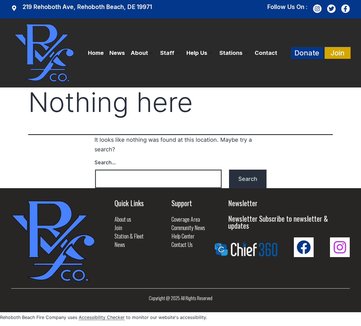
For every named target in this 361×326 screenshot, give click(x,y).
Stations (231, 53)
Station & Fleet (129, 236)
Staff (167, 53)
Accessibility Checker (102, 317)
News (117, 53)
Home (96, 53)
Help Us (196, 53)
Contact (266, 53)
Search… (105, 162)
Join (118, 227)
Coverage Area (185, 219)
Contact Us (182, 244)
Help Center (183, 236)
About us (123, 219)
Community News (188, 227)
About (139, 53)
